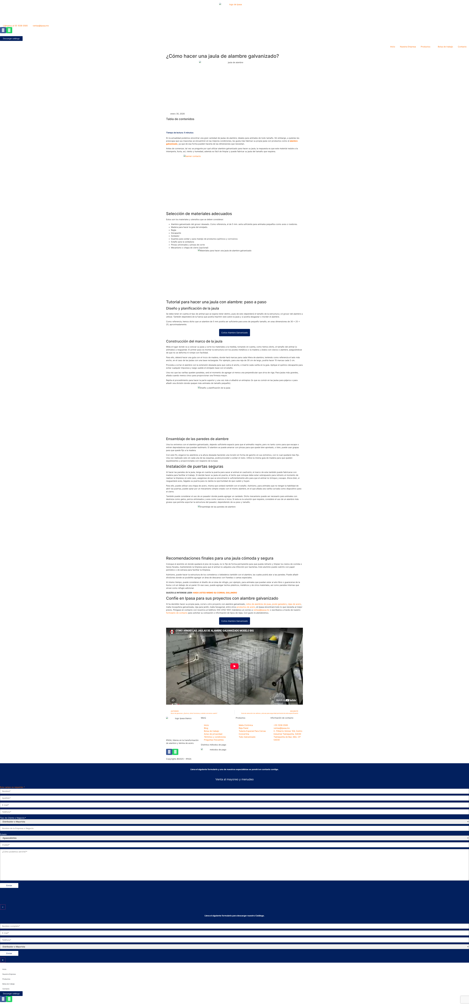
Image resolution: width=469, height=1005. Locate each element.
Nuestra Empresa (408, 46)
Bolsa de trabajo (445, 46)
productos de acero (246, 607)
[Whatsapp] (9, 30)
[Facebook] (3, 30)
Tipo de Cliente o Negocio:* (13, 818)
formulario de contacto (176, 613)
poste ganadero (279, 604)
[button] (234, 124)
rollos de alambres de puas (258, 604)
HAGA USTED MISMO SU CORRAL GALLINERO (215, 592)
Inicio (392, 46)
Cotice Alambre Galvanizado (234, 332)
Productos (425, 46)
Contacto (462, 46)
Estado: (3, 834)
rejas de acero (294, 604)
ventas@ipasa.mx (261, 610)
